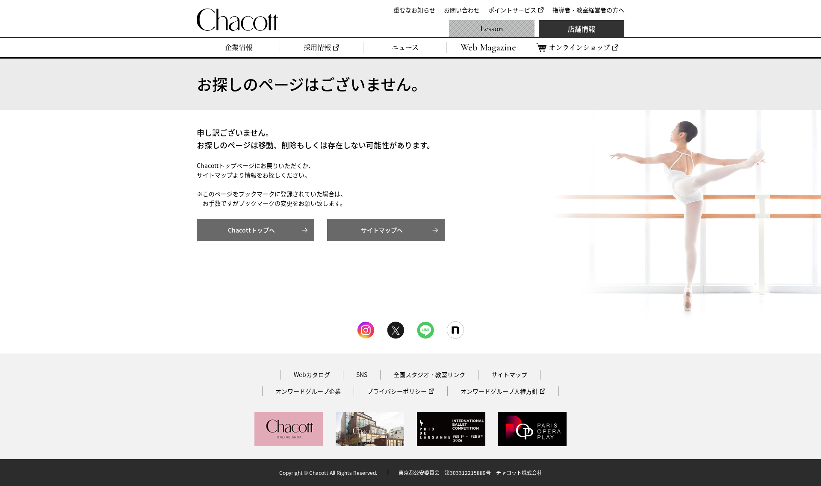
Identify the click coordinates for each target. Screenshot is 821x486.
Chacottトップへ (251, 230)
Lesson (491, 29)
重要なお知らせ (414, 10)
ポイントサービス (512, 10)
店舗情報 (581, 29)
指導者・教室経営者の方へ (588, 10)
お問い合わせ (462, 10)
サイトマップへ (382, 230)
